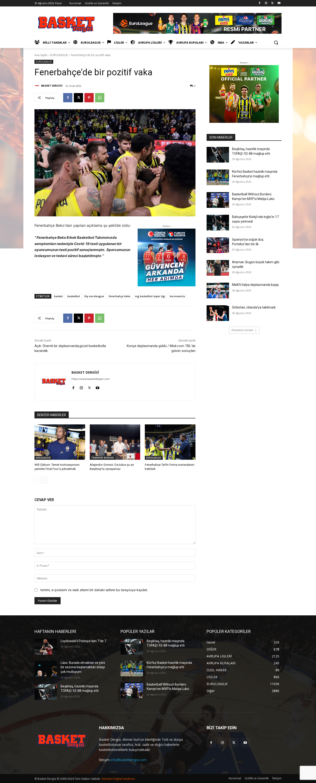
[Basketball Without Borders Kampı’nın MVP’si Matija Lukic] (218, 200)
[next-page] (45, 480)
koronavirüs (177, 296)
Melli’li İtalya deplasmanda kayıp (255, 285)
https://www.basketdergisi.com (90, 379)
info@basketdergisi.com (128, 760)
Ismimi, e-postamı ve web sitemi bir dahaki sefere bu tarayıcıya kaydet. (94, 590)
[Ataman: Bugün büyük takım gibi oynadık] (218, 268)
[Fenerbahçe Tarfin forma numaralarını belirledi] (170, 442)
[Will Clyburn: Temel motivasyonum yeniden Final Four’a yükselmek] (59, 442)
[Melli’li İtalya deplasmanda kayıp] (218, 290)
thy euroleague (94, 296)
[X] (272, 3)
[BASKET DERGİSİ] (37, 85)
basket (58, 296)
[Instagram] (266, 3)
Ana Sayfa (40, 55)
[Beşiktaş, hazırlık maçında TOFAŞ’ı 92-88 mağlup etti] (218, 155)
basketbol (73, 296)
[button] (276, 42)
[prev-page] (37, 480)
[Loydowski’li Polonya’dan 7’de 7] (45, 647)
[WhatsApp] (99, 97)
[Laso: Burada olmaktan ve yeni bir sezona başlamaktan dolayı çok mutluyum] (45, 668)
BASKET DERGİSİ (51, 85)
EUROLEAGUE (59, 55)
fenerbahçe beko (119, 296)
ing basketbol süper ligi (150, 296)
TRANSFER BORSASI (102, 457)
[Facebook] (259, 3)
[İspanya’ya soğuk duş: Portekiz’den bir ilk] (218, 245)
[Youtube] (279, 3)
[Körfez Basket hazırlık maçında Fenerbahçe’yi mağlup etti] (218, 177)
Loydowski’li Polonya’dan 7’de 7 (83, 641)
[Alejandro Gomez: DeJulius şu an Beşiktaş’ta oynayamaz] (115, 442)
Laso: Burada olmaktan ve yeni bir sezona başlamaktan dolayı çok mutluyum (83, 667)
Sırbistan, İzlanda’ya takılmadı (254, 307)
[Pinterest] (89, 97)
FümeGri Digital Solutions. (118, 779)
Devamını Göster (243, 330)
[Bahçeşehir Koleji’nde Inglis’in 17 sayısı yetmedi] (218, 222)
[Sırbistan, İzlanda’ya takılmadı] (218, 313)
